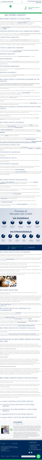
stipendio (31, 148)
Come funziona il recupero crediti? (17, 401)
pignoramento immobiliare (8, 142)
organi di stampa (6, 27)
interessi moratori (19, 127)
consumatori (18, 312)
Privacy (2, 456)
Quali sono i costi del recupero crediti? (19, 417)
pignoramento (4, 198)
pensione (38, 148)
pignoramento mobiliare (30, 142)
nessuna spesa (33, 103)
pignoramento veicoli (20, 142)
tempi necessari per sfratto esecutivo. (26, 325)
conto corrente (24, 147)
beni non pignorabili (20, 169)
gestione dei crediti (22, 22)
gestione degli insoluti (6, 304)
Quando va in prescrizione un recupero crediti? (19, 410)
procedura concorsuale (7, 202)
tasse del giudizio (26, 92)
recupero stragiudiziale (22, 204)
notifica (6, 135)
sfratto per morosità (10, 317)
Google (5, 28)
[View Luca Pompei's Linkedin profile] (11, 430)
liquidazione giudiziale (30, 139)
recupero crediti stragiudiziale (7, 182)
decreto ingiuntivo (12, 126)
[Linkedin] (31, 452)
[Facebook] (29, 452)
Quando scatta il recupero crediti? (17, 414)
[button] (10, 6)
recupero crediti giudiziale (7, 129)
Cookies (7, 456)
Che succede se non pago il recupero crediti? (18, 405)
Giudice (31, 124)
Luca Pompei (17, 422)
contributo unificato (16, 51)
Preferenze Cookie (14, 456)
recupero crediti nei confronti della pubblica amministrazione (22, 333)
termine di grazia (18, 318)
